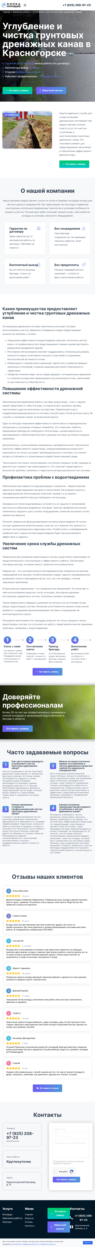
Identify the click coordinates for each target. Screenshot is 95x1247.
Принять (87, 1243)
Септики (7, 1222)
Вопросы (29, 1218)
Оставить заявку (19, 90)
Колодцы (7, 1214)
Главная (6, 12)
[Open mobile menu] (25, 5)
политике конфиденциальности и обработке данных (34, 1244)
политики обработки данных (68, 1162)
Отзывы (29, 1222)
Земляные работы (21, 12)
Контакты (29, 1226)
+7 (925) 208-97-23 (77, 5)
